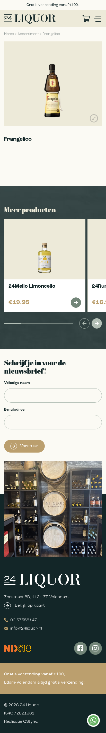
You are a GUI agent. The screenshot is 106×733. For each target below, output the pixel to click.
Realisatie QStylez (21, 722)
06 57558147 (23, 620)
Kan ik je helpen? (93, 720)
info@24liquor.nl (26, 628)
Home (9, 34)
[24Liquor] (30, 19)
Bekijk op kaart (30, 606)
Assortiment (28, 34)
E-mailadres (14, 410)
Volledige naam (17, 383)
